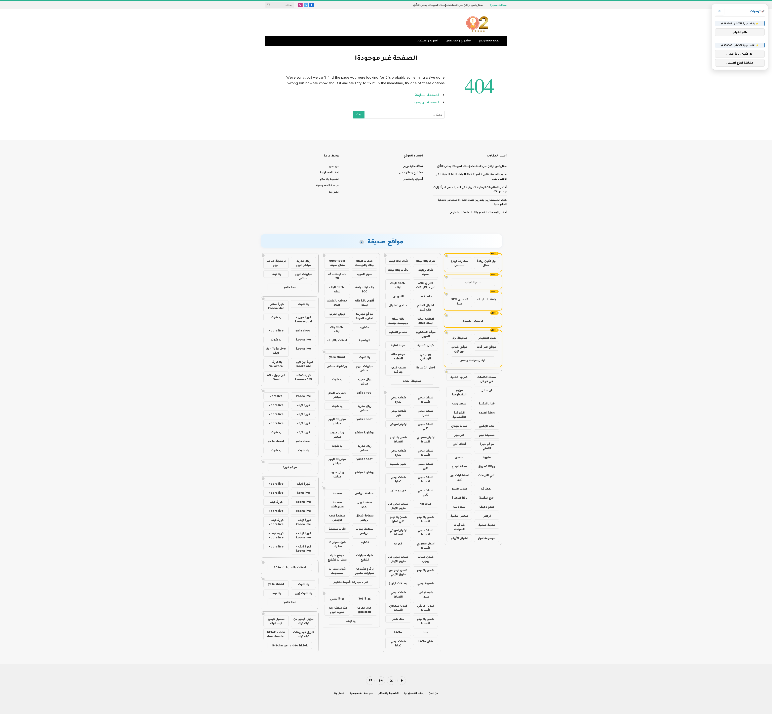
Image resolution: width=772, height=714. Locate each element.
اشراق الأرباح (459, 538)
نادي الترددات (486, 475)
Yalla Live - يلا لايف (276, 351)
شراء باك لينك (425, 260)
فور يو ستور (398, 490)
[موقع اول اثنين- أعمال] (478, 22)
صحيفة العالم (411, 381)
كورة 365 (364, 598)
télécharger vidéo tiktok (290, 645)
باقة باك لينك (486, 299)
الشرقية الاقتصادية (459, 415)
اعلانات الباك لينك (398, 285)
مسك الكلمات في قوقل (486, 379)
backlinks (425, 296)
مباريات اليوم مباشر (364, 368)
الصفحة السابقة (427, 95)
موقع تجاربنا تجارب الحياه (364, 316)
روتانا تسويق (486, 466)
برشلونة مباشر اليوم (276, 263)
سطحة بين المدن (364, 504)
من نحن (334, 166)
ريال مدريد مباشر (365, 381)
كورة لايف (303, 405)
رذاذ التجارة (459, 497)
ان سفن (486, 390)
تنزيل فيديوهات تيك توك (303, 634)
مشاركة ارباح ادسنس (459, 263)
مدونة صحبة (486, 525)
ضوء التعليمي (486, 338)
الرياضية (364, 340)
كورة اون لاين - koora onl (303, 364)
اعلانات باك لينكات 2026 (290, 567)
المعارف (486, 488)
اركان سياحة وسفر (473, 360)
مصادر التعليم (398, 332)
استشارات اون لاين (459, 477)
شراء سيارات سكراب (337, 544)
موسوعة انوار (486, 538)
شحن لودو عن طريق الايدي (398, 572)
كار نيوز (459, 435)
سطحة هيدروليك (337, 504)
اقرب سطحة (337, 529)
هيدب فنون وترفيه (398, 369)
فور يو (398, 543)
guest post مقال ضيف (337, 263)
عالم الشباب (473, 282)
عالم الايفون (486, 426)
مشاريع (364, 327)
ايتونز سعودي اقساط (425, 439)
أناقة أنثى (459, 444)
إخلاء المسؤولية (329, 172)
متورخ (486, 457)
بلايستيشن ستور (426, 594)
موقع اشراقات (486, 347)
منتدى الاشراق (398, 305)
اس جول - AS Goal (276, 377)
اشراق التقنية (459, 377)
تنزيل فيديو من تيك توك (303, 621)
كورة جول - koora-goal (303, 319)
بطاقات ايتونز (398, 583)
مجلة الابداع (459, 466)
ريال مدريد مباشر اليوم (303, 263)
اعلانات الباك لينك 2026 (425, 321)
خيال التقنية (486, 403)
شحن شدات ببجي (425, 559)
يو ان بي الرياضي (425, 356)
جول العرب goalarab (364, 610)
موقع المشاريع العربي (426, 334)
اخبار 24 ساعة (425, 367)
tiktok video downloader (276, 634)
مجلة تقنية (398, 345)
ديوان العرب (337, 314)
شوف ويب (459, 403)
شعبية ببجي (425, 583)
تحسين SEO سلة (459, 301)
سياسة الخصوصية (327, 185)
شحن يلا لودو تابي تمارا (398, 519)
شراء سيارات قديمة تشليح (350, 582)
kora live (276, 396)
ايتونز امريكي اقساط (398, 532)
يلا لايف (350, 621)
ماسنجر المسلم (472, 320)
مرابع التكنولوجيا (459, 392)
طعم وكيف (486, 506)
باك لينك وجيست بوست (398, 321)
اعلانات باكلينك (337, 340)
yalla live (289, 287)
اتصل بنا (334, 191)
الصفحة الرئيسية (426, 102)
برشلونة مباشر (337, 366)
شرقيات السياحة (459, 527)
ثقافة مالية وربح (489, 41)
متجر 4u (425, 503)
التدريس (398, 296)
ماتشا (398, 632)
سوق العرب (364, 274)
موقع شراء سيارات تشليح (337, 557)
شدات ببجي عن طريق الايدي (398, 506)
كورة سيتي (337, 598)
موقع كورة (290, 467)
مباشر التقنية (459, 515)
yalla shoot (337, 357)
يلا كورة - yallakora (276, 364)
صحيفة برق (459, 338)
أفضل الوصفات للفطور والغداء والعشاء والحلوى (478, 212)
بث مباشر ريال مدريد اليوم (337, 610)
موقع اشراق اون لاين (459, 349)
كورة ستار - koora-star (276, 306)
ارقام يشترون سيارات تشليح (364, 571)
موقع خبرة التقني (486, 446)
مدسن (459, 457)
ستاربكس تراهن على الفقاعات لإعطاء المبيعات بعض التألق (472, 166)
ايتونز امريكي (398, 424)
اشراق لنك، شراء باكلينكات (425, 285)
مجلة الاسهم (486, 412)
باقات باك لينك (398, 270)
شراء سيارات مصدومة (337, 571)
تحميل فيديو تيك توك (276, 621)
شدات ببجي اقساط (425, 399)
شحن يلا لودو (425, 570)
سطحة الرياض (364, 493)
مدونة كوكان (459, 426)
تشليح (364, 542)
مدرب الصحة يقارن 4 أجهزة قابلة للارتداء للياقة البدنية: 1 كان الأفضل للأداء (439, 5)
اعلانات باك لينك (337, 329)
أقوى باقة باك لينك (364, 303)
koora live (276, 330)
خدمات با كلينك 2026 (337, 303)
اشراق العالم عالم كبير (425, 307)
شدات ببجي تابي (398, 413)
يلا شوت (364, 357)
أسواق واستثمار (427, 41)
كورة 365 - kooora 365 (303, 377)
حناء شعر (398, 619)
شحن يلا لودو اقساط (398, 439)
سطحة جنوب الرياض (364, 531)
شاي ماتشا (425, 641)
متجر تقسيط (398, 464)
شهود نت (459, 506)
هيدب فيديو (459, 488)
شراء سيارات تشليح (364, 557)
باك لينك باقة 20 (337, 276)
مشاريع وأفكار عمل (458, 41)
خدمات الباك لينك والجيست (365, 263)
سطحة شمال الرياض (365, 518)
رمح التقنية (486, 497)
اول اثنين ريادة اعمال (486, 263)
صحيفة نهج (487, 435)
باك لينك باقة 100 (364, 289)
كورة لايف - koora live (303, 522)
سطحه (337, 493)
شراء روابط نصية (425, 272)
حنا (425, 632)
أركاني (486, 515)
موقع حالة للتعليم (398, 356)
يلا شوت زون (303, 593)
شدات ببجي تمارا (398, 399)
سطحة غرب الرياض (337, 518)
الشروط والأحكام (329, 179)
